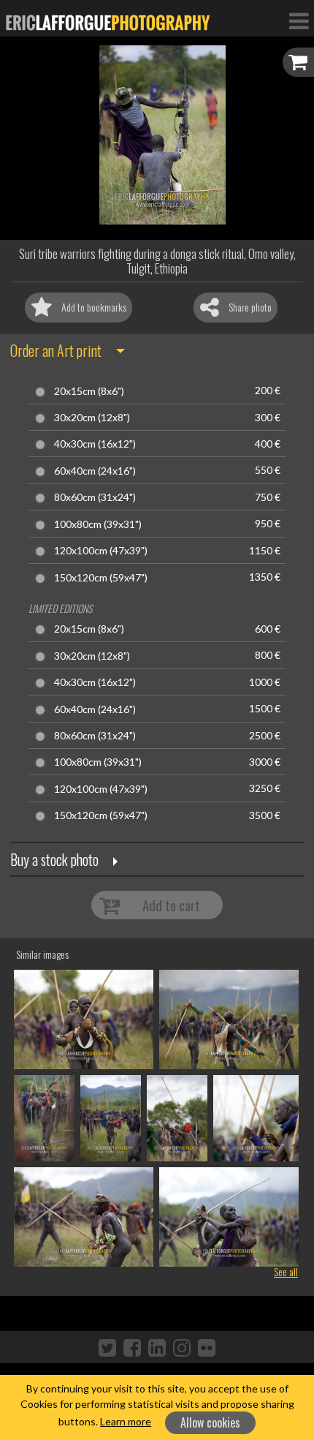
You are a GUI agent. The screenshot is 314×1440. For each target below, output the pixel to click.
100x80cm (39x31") (98, 524)
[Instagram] (182, 1347)
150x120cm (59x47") (101, 578)
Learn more (125, 1421)
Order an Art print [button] (56, 350)
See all (286, 1271)
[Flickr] (206, 1347)
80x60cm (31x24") (95, 497)
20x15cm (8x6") (89, 391)
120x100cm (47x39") (101, 551)
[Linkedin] (157, 1347)
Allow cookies (210, 1422)
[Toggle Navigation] (298, 20)
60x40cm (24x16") (95, 471)
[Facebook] (132, 1347)
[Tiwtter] (107, 1347)
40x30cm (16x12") (95, 444)
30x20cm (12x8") (92, 417)
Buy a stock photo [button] (54, 859)
